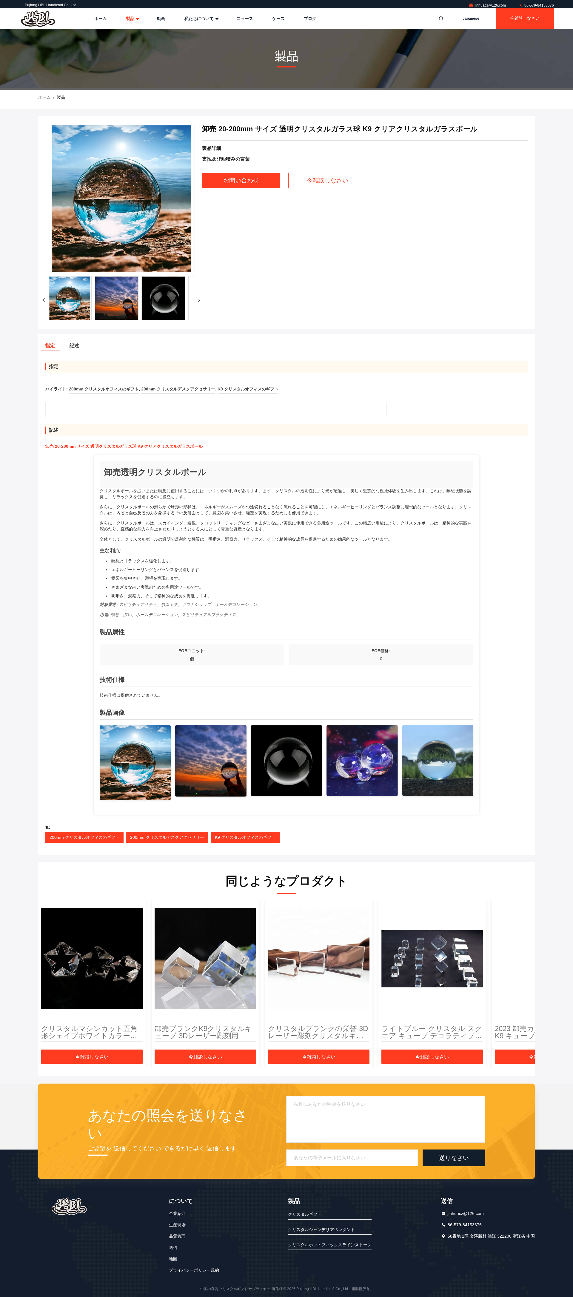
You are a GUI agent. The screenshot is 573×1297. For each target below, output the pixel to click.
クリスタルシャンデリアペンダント (321, 1229)
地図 (173, 1258)
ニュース (244, 18)
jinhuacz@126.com (491, 5)
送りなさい (454, 1158)
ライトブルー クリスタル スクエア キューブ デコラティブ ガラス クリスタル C (431, 1032)
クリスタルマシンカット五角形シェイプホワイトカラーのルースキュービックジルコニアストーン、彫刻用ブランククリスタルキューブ (89, 1032)
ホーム (100, 18)
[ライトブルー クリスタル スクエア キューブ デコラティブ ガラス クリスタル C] (432, 958)
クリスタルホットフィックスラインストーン (330, 1244)
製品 (130, 18)
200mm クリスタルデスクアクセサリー (167, 837)
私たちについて (199, 18)
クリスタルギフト (304, 1214)
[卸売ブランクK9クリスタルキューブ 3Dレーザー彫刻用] (205, 958)
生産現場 (177, 1224)
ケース (278, 18)
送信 (173, 1247)
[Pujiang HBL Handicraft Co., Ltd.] (38, 18)
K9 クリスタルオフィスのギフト (245, 837)
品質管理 (177, 1236)
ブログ (310, 18)
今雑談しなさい (525, 18)
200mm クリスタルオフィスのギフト (84, 837)
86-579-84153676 (538, 5)
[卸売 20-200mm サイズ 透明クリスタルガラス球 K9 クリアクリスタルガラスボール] (121, 198)
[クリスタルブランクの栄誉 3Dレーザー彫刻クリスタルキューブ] (318, 958)
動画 (161, 18)
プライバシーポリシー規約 (194, 1270)
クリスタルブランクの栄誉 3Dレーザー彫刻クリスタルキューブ (318, 1032)
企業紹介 (177, 1213)
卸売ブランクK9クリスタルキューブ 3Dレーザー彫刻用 (203, 1032)
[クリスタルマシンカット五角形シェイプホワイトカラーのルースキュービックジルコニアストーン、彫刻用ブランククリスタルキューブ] (92, 958)
